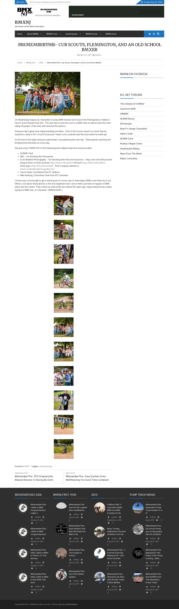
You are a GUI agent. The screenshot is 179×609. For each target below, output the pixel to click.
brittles (98, 55)
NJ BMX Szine (126, 138)
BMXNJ (23, 22)
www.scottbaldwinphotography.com (37, 169)
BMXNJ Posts (52, 34)
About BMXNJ (32, 34)
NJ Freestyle (126, 123)
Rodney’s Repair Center (131, 143)
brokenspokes (72, 34)
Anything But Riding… (130, 148)
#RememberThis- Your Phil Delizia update (77, 574)
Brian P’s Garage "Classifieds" (133, 128)
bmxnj (43, 466)
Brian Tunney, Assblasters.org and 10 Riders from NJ (116, 531)
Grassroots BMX (128, 108)
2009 (26, 466)
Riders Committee (128, 158)
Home (19, 34)
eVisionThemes (71, 604)
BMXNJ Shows (92, 34)
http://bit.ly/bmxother (41, 166)
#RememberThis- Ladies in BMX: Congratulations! (39, 531)
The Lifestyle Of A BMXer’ (132, 103)
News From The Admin (131, 153)
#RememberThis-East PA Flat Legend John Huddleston (78, 507)
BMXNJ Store (111, 34)
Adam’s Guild (126, 133)
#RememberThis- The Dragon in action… (77, 553)
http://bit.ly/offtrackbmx (93, 162)
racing (49, 466)
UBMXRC (124, 113)
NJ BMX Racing (127, 118)
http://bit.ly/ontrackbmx (61, 162)
